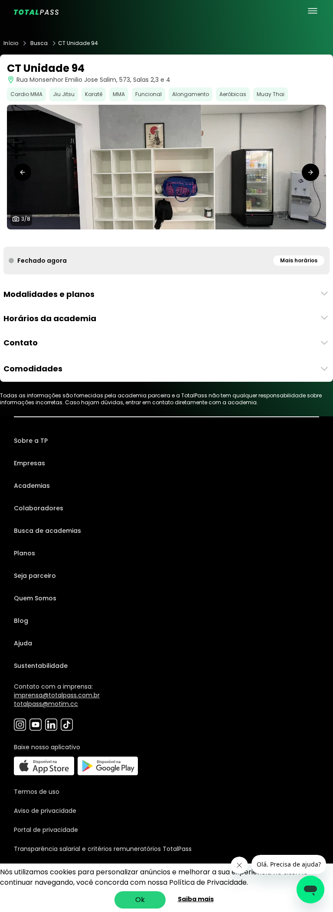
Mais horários (298, 260)
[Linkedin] (51, 725)
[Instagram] (20, 725)
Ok (140, 900)
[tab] (142, 238)
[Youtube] (35, 725)
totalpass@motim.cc (46, 703)
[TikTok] (67, 725)
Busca (39, 43)
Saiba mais (196, 899)
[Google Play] (108, 766)
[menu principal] (312, 10)
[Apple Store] (44, 766)
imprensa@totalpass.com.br (57, 695)
